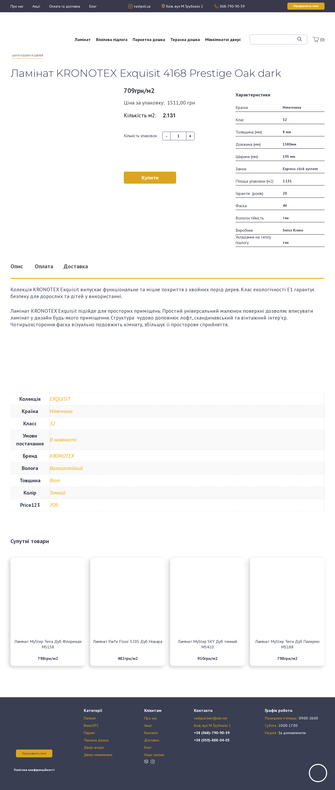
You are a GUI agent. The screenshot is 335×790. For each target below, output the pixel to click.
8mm (55, 480)
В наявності (63, 439)
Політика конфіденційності (34, 770)
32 (52, 423)
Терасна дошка (185, 39)
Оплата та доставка (64, 6)
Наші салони (154, 754)
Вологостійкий (66, 468)
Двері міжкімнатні (98, 754)
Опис (16, 266)
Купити (150, 177)
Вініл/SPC (91, 725)
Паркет (89, 732)
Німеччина (61, 411)
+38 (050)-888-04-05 (212, 740)
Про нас (16, 6)
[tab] (23, 266)
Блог (93, 6)
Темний (57, 492)
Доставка (151, 740)
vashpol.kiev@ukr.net (210, 718)
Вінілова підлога (111, 39)
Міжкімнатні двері (223, 39)
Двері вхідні (94, 747)
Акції (36, 6)
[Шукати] (299, 39)
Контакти (151, 732)
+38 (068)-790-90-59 (212, 732)
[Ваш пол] (27, 36)
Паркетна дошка (149, 39)
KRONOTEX (62, 455)
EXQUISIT (60, 399)
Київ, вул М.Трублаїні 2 (212, 725)
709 (54, 505)
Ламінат (83, 39)
